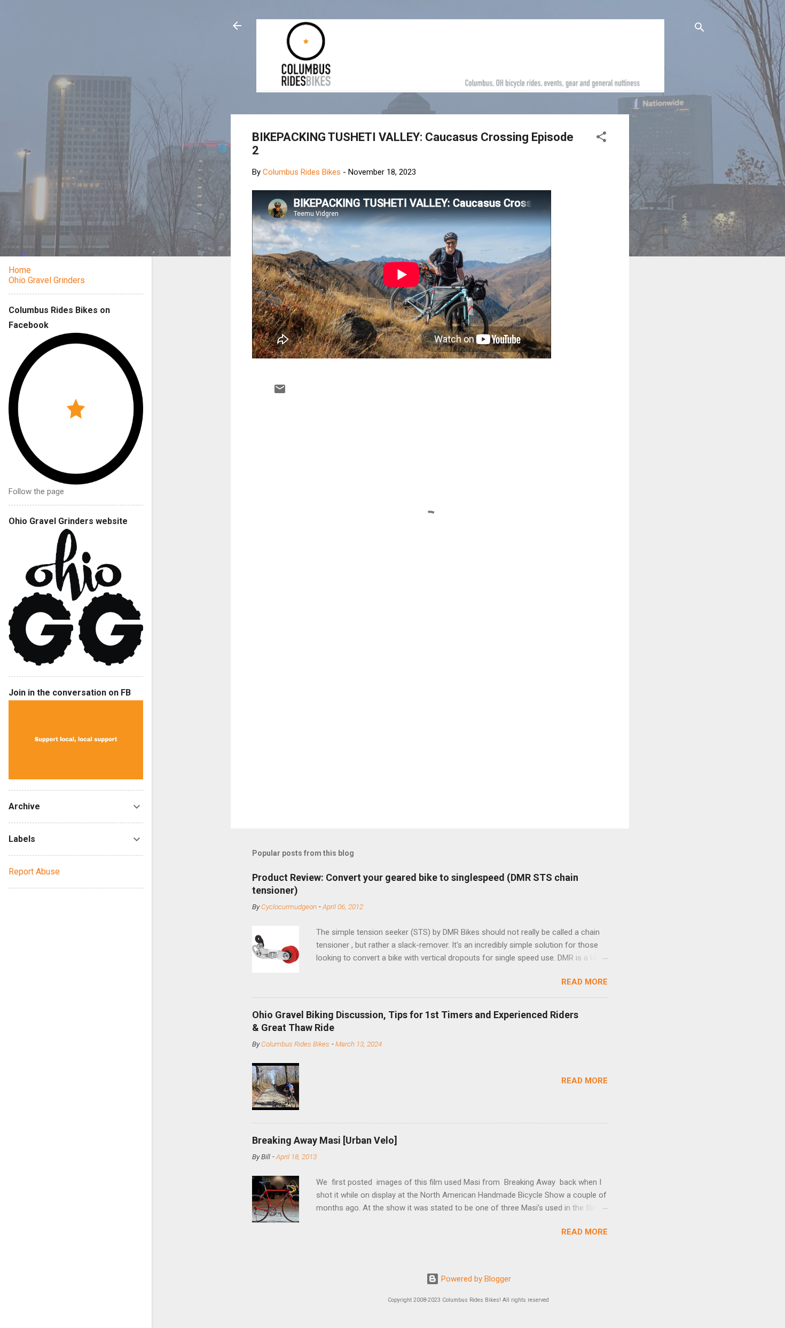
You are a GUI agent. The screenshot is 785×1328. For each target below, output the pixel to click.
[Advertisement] (670, 274)
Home (20, 270)
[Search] (699, 29)
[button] (601, 138)
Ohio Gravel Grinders (47, 280)
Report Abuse (34, 871)
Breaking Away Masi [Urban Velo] (324, 1140)
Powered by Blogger (475, 1279)
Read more (584, 982)
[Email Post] (279, 392)
